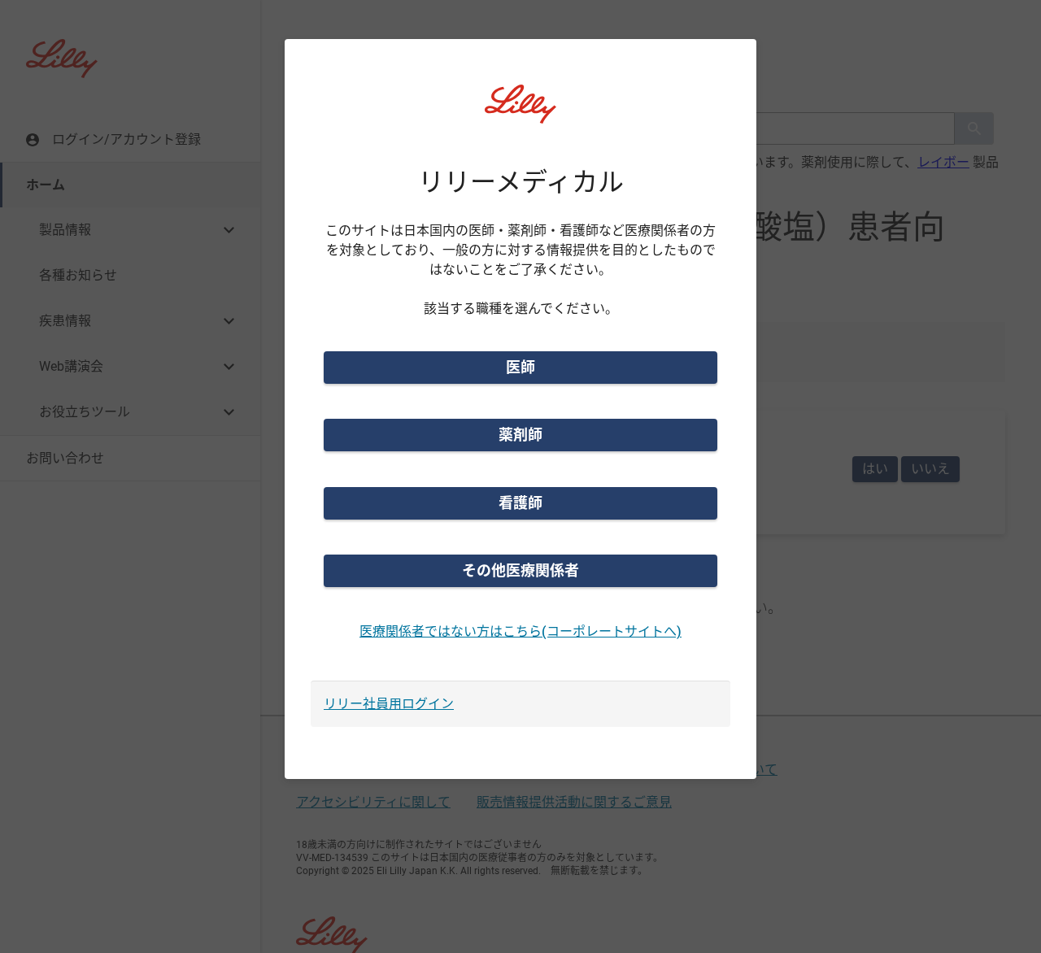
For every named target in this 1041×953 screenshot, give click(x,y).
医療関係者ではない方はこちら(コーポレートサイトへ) (520, 631)
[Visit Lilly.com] (520, 114)
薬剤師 (520, 434)
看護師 (520, 502)
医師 (520, 367)
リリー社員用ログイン (389, 703)
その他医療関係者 (520, 570)
